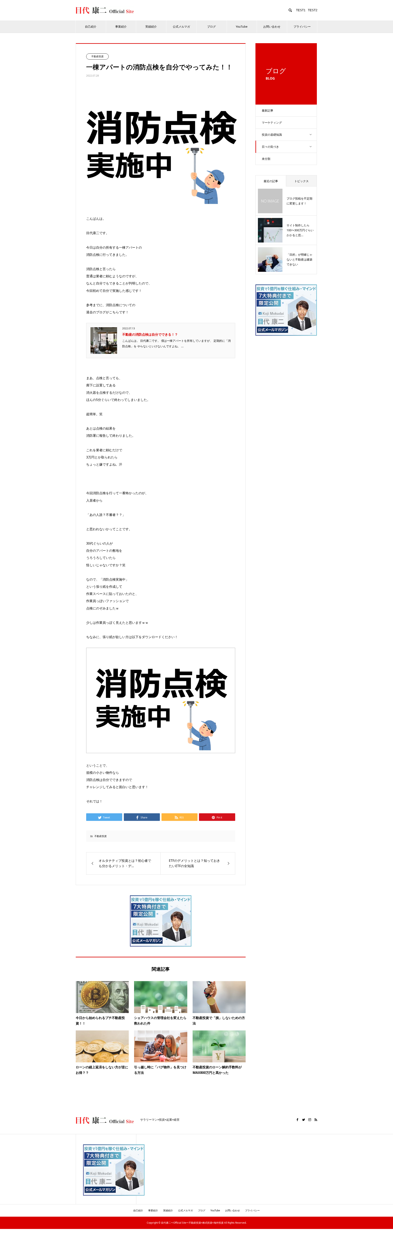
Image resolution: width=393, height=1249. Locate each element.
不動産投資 (97, 56)
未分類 (266, 159)
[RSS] (315, 1119)
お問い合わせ (271, 26)
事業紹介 (121, 26)
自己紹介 (90, 26)
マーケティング (272, 122)
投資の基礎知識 (272, 135)
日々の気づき (270, 147)
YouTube (241, 26)
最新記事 (267, 110)
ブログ (211, 26)
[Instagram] (309, 1119)
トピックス (301, 181)
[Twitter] (303, 1119)
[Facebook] (297, 1119)
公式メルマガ (181, 26)
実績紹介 (151, 26)
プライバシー (302, 26)
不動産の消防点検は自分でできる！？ (150, 334)
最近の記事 (271, 181)
